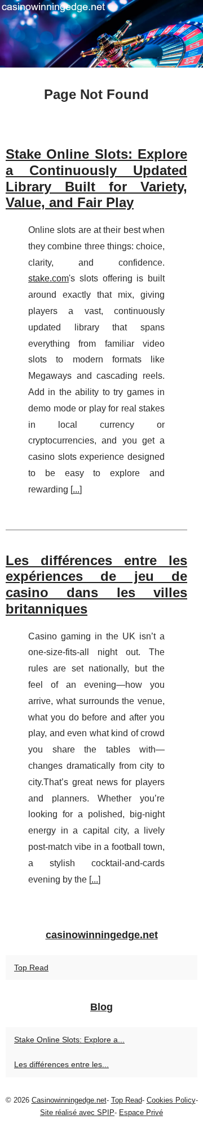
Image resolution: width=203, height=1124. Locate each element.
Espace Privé (141, 1112)
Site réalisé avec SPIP (77, 1112)
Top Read (31, 967)
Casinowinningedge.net (69, 1100)
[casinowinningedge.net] (101, 34)
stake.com (48, 278)
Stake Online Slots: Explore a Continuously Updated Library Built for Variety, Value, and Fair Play (96, 178)
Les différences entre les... (61, 1064)
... (76, 489)
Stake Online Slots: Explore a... (69, 1039)
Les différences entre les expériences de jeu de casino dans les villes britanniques (96, 584)
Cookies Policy (171, 1100)
